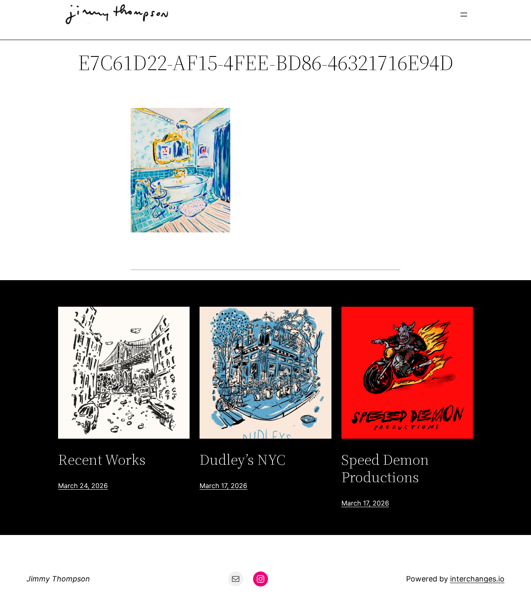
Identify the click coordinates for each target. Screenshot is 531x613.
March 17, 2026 (223, 485)
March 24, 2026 (83, 485)
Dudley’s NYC (242, 459)
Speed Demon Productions (385, 468)
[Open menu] (464, 15)
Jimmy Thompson (58, 578)
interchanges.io (477, 578)
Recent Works (102, 459)
